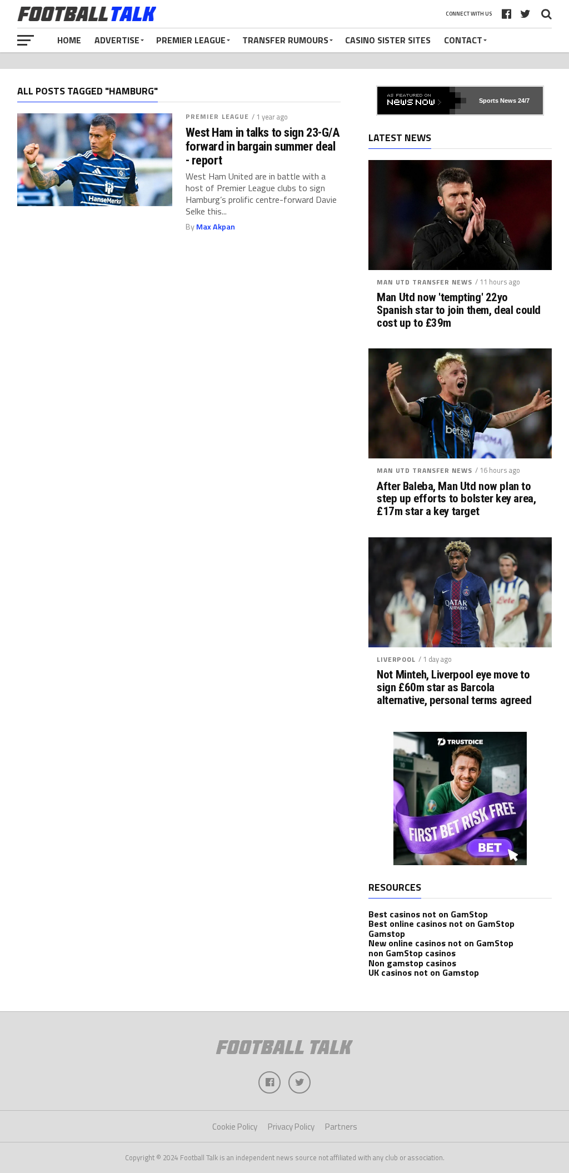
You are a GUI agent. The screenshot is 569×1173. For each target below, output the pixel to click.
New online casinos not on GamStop (440, 943)
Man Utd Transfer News (424, 282)
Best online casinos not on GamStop (441, 923)
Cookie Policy (234, 1126)
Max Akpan (215, 227)
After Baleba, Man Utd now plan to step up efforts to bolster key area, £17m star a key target (456, 499)
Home (69, 40)
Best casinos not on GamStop (428, 914)
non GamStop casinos (412, 953)
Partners (341, 1126)
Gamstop (386, 933)
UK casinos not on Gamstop (423, 972)
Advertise (116, 40)
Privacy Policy (291, 1126)
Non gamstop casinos (412, 963)
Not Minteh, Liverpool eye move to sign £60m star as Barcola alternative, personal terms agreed (454, 687)
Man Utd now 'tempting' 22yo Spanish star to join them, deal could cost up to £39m (459, 310)
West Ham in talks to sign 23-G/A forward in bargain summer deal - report (263, 146)
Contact (463, 40)
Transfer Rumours (285, 40)
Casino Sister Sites (388, 40)
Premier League (191, 40)
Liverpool (396, 659)
